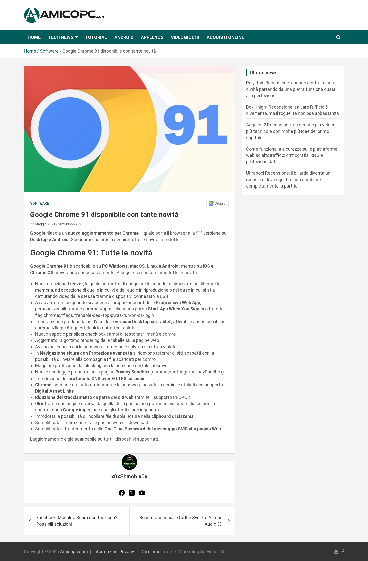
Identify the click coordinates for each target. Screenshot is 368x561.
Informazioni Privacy (113, 551)
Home (34, 37)
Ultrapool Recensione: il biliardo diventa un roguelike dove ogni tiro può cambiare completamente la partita (288, 179)
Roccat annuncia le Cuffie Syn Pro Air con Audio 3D (180, 520)
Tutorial (96, 37)
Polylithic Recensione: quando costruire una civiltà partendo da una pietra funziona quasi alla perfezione (290, 89)
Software (39, 203)
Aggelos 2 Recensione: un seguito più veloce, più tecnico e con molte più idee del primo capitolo (291, 131)
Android (123, 37)
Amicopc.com (74, 551)
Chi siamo (150, 551)
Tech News (60, 37)
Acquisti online (225, 37)
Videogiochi (185, 37)
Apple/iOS (152, 37)
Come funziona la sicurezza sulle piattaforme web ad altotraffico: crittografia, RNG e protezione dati (291, 155)
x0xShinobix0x (69, 224)
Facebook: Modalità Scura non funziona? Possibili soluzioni (76, 520)
